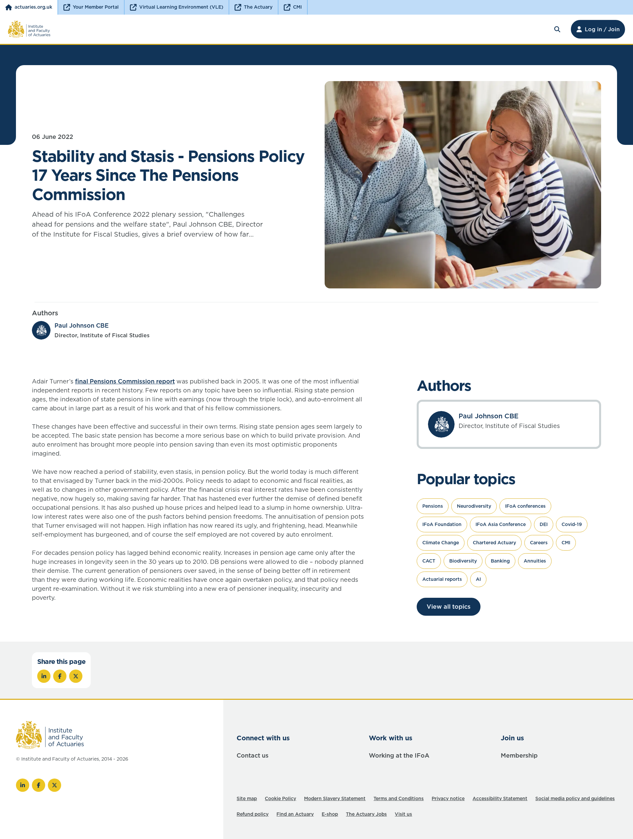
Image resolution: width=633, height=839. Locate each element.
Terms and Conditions (398, 798)
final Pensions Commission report (125, 381)
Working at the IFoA (399, 755)
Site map (247, 798)
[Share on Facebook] (59, 676)
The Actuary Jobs (366, 814)
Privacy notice (448, 798)
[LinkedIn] (22, 785)
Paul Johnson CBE (81, 325)
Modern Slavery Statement (335, 798)
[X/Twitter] (54, 785)
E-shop (330, 814)
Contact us (252, 755)
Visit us (403, 814)
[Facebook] (38, 785)
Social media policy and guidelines (575, 798)
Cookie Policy (280, 798)
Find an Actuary (295, 814)
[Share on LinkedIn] (44, 676)
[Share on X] (75, 676)
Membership (519, 755)
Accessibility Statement (500, 798)
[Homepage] (29, 29)
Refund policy (252, 814)
